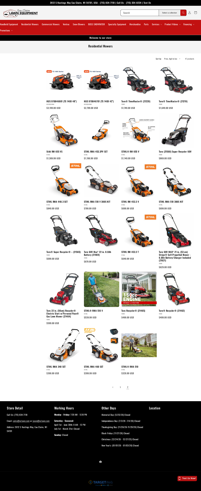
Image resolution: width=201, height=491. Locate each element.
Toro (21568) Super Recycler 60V (175, 151)
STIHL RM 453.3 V (130, 201)
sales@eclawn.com (21, 420)
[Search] (183, 13)
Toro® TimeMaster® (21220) (135, 101)
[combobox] (140, 13)
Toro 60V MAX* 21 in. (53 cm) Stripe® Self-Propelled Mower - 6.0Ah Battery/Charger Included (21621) (175, 256)
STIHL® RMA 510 (129, 366)
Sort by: (158, 58)
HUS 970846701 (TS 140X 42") (99, 101)
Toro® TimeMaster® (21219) (173, 101)
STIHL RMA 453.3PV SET (95, 151)
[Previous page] (113, 387)
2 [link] (127, 387)
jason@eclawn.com (41, 420)
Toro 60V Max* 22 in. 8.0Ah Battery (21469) (97, 253)
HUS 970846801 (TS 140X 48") (61, 101)
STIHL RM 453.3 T (130, 252)
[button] (156, 24)
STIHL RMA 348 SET (56, 366)
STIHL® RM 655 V (130, 151)
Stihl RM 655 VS (54, 151)
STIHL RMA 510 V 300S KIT (97, 201)
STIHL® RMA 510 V (93, 310)
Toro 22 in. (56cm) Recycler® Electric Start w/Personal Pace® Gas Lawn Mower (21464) (62, 313)
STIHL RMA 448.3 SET (57, 201)
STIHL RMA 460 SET (93, 366)
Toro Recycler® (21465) (133, 310)
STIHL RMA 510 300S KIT (171, 201)
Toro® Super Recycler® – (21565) (63, 252)
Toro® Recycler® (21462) (172, 310)
